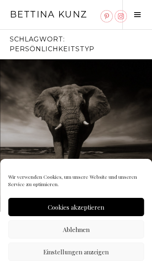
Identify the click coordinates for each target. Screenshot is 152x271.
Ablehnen (76, 229)
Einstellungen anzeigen (76, 252)
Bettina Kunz (49, 14)
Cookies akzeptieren (76, 207)
